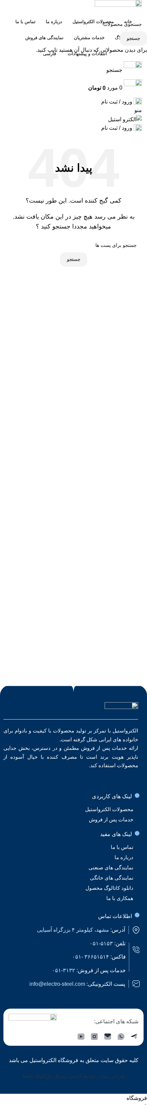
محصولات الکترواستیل (109, 809)
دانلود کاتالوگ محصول (109, 888)
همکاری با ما (119, 898)
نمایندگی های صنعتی (111, 867)
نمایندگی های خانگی (111, 878)
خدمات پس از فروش (111, 819)
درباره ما (124, 857)
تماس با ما (122, 847)
